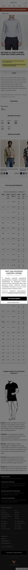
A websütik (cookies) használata (16, 292)
